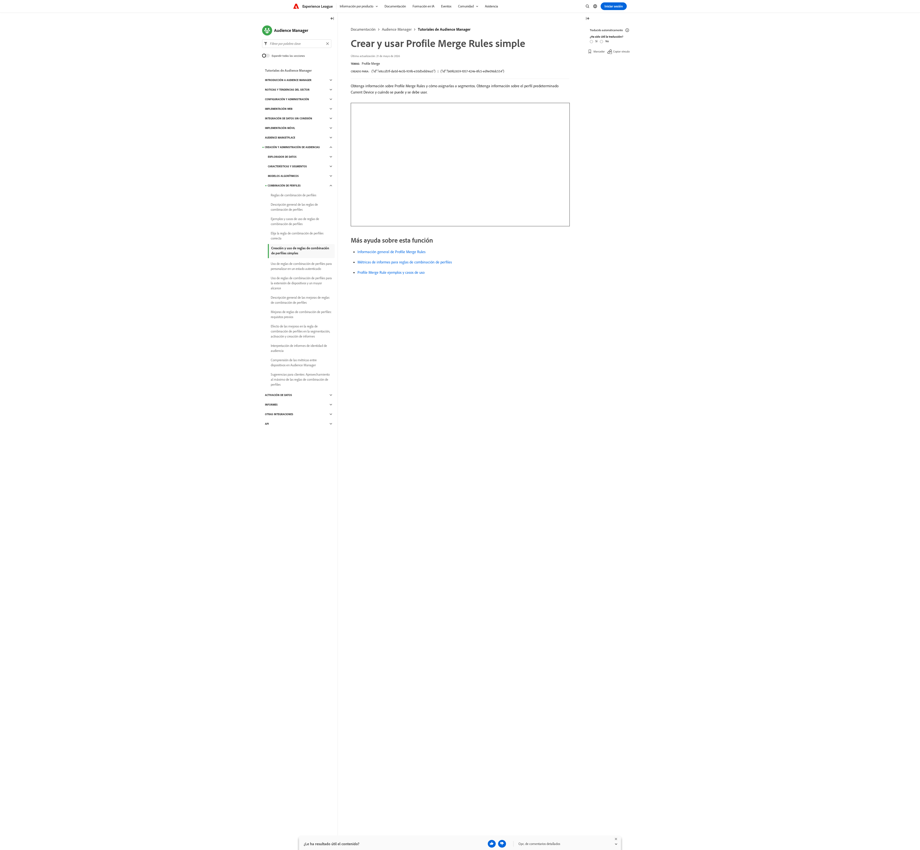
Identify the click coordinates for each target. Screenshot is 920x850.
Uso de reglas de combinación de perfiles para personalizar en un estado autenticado (301, 266)
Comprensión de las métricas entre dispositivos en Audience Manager (294, 362)
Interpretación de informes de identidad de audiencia (299, 348)
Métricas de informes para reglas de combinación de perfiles (404, 262)
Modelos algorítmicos (283, 176)
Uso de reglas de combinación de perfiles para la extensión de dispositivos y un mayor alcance (301, 283)
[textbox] (296, 43)
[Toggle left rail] (332, 19)
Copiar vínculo (621, 51)
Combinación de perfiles (284, 185)
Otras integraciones (279, 414)
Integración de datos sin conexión (288, 118)
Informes (271, 404)
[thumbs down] (502, 844)
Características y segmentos (287, 166)
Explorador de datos (282, 156)
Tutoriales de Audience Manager (444, 29)
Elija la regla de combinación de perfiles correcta (297, 235)
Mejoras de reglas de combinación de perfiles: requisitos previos (301, 314)
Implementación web (279, 109)
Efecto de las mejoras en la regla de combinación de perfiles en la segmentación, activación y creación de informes (300, 331)
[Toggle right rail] (587, 19)
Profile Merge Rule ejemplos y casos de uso (391, 272)
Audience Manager (397, 29)
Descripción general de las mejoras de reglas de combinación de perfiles (300, 300)
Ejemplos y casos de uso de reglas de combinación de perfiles (295, 221)
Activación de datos (278, 395)
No (607, 41)
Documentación (363, 29)
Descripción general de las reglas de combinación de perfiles (294, 207)
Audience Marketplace (280, 137)
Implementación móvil (280, 128)
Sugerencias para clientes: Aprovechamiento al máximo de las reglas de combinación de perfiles (300, 379)
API (267, 423)
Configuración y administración (287, 99)
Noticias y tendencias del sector (287, 89)
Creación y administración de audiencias (292, 147)
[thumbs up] (492, 844)
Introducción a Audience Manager (288, 80)
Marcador (599, 51)
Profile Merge (371, 63)
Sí (596, 41)
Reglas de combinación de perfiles (293, 195)
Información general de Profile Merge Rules (391, 251)
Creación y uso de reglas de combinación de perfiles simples (300, 250)
